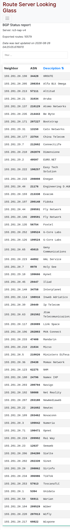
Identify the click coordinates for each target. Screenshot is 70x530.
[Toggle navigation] (7, 18)
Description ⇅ (53, 68)
